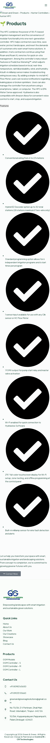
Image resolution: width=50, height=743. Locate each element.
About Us (7, 627)
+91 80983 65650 (18, 686)
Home (6, 623)
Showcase (8, 637)
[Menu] (46, 5)
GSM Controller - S (12, 663)
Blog (5, 640)
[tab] (4, 105)
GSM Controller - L (12, 669)
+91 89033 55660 (18, 693)
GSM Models (9, 659)
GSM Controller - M (12, 666)
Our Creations (9, 633)
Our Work (7, 630)
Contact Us (8, 644)
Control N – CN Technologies (31, 737)
